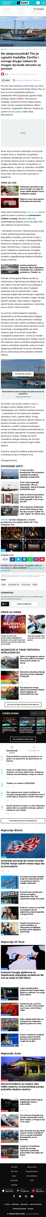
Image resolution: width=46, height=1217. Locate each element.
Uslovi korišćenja (33, 576)
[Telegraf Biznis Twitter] (20, 1196)
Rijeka (35, 584)
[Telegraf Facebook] (14, 1196)
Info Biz (4, 49)
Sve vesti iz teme (23, 704)
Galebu (18, 111)
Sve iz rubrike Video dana (23, 739)
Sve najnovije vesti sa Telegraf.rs (23, 821)
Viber (40, 568)
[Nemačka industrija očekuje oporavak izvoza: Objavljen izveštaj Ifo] (10, 677)
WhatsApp (32, 568)
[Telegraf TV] (32, 1196)
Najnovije (12, 830)
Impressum (24, 1204)
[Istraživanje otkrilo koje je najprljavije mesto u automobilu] (9, 1105)
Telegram (5, 570)
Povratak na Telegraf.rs (7, 3)
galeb (4, 584)
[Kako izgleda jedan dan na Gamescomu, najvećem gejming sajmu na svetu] (9, 1024)
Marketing (15, 1204)
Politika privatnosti (19, 1209)
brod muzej (26, 584)
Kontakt (30, 1209)
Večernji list (32, 212)
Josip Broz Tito (13, 584)
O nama (7, 1204)
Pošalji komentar (24, 604)
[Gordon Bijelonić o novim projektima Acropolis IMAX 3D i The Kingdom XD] (10, 721)
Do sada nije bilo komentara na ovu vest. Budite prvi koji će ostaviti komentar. (22, 598)
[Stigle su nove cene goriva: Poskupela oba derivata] (10, 203)
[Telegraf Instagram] (26, 1196)
